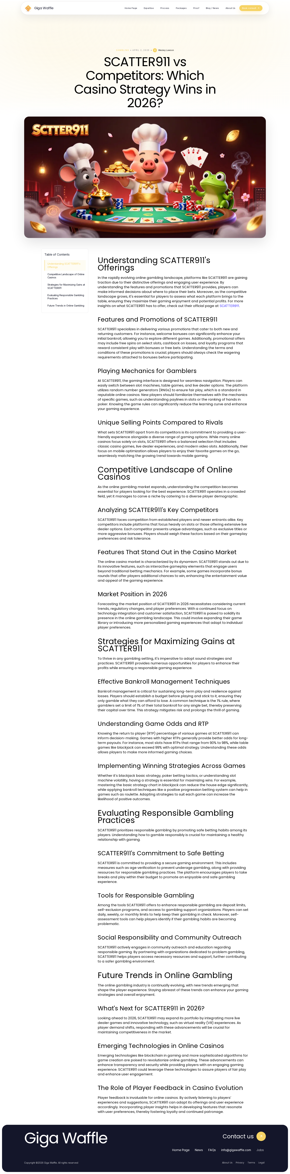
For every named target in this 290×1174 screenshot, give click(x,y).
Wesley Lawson (166, 50)
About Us (227, 1162)
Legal (261, 1162)
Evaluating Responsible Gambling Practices (65, 297)
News (199, 1150)
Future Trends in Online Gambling (65, 305)
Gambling (122, 50)
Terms (251, 1162)
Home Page (180, 1150)
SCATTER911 (229, 306)
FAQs (212, 1150)
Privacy (240, 1162)
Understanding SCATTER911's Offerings (63, 265)
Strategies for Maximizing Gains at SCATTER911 (66, 286)
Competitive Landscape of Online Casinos (65, 276)
